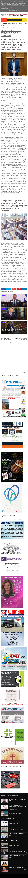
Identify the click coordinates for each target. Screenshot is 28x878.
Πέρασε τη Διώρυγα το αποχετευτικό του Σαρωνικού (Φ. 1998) (18, 812)
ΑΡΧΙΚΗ (4, 20)
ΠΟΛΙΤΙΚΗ (13, 27)
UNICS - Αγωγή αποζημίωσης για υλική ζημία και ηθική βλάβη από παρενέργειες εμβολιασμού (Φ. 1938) (18, 851)
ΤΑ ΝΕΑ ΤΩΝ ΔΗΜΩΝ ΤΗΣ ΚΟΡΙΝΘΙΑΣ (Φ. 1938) (15, 844)
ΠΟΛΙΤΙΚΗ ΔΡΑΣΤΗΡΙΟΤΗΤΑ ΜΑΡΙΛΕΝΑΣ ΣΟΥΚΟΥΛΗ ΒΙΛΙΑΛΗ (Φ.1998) (12, 330)
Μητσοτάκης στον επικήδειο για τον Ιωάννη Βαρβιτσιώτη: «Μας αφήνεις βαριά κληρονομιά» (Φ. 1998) (14, 303)
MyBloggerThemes (22, 876)
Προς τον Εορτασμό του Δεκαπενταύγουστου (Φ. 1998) (16, 862)
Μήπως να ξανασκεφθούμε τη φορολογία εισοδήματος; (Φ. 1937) (17, 868)
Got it (17, 10)
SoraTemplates (9, 876)
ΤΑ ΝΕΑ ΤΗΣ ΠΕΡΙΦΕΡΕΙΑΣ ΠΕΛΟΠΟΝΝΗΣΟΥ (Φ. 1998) (16, 828)
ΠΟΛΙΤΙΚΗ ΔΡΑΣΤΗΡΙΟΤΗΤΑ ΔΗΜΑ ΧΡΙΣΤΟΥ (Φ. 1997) (14, 317)
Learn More (12, 10)
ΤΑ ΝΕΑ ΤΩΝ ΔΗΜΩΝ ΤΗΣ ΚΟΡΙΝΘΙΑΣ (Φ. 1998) (15, 822)
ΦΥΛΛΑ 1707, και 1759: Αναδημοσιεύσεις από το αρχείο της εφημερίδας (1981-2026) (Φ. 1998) (18, 807)
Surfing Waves (20, 519)
